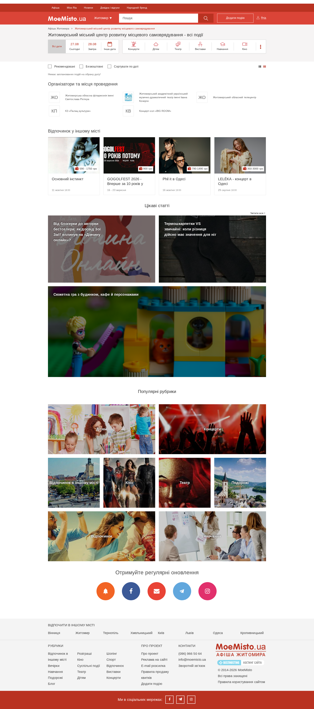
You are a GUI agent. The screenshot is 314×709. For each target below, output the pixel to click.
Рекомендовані (64, 66)
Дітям (156, 49)
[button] (261, 46)
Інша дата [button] (110, 49)
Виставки (200, 49)
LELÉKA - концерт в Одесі (234, 181)
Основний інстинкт (67, 179)
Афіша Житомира (58, 28)
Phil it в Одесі (174, 179)
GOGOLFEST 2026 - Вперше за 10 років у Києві (125, 181)
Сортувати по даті (126, 66)
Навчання (222, 49)
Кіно (244, 49)
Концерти (134, 49)
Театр (178, 49)
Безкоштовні (94, 66)
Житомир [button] (101, 18)
